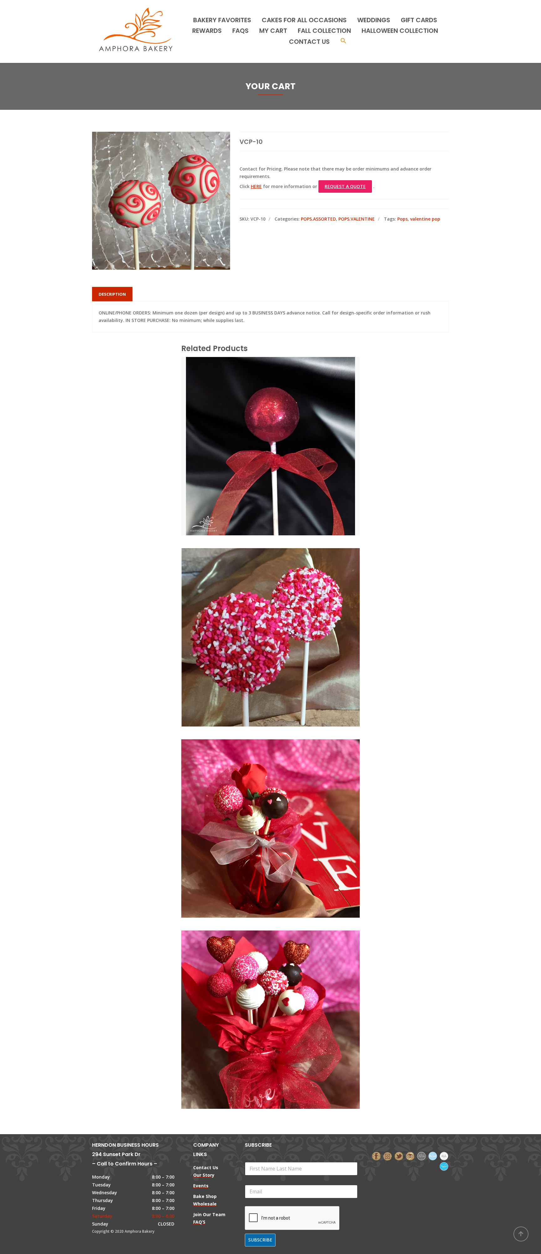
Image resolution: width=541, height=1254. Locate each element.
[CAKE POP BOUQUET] (260, 800)
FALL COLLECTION (324, 30)
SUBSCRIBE (260, 1240)
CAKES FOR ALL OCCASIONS (304, 20)
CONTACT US (309, 41)
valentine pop (425, 219)
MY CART (273, 30)
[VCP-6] (260, 418)
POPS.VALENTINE (356, 219)
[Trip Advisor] (410, 1156)
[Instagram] (388, 1156)
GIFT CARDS (419, 20)
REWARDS (207, 30)
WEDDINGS (373, 20)
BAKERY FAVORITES (222, 20)
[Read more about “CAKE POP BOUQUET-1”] (281, 991)
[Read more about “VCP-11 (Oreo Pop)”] (281, 609)
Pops (402, 219)
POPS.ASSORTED (318, 219)
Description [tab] (112, 294)
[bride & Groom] (421, 1156)
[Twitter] (399, 1156)
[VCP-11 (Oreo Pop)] (260, 609)
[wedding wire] (444, 1166)
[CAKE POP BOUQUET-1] (260, 991)
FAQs (240, 30)
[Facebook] (376, 1156)
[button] (343, 41)
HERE (256, 186)
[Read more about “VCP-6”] (281, 418)
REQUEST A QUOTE (345, 186)
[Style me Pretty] (444, 1156)
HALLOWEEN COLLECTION (400, 30)
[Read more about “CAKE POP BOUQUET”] (281, 800)
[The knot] (433, 1156)
